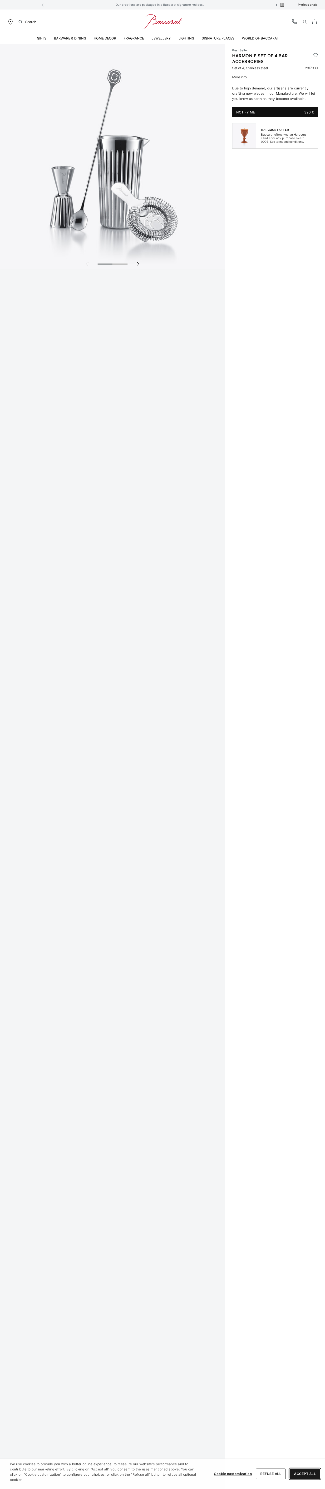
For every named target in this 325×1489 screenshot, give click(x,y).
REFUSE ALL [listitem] (270, 1474)
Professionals (308, 4)
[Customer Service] (294, 21)
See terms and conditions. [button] (287, 141)
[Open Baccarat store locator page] (10, 21)
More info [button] (239, 77)
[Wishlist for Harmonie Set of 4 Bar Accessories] (315, 58)
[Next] (138, 264)
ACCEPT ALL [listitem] (305, 1474)
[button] (43, 5)
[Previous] (87, 264)
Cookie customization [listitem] (233, 1474)
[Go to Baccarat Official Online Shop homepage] (162, 21)
